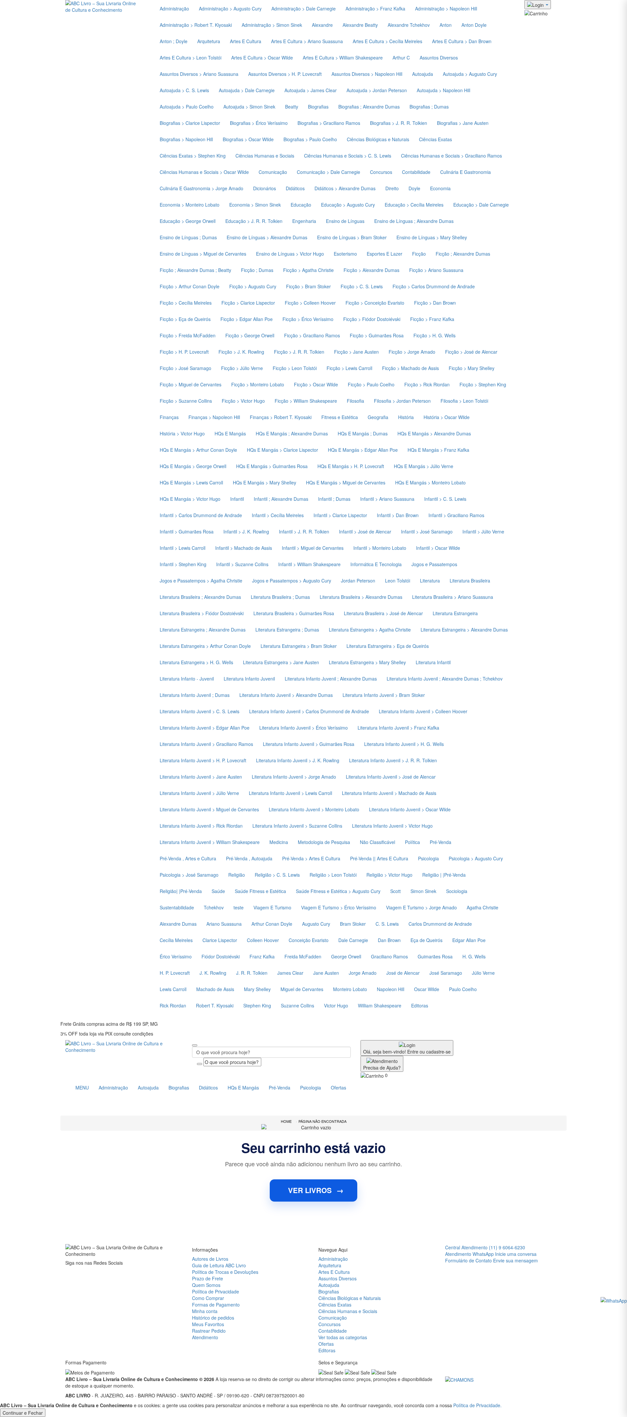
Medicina (278, 842)
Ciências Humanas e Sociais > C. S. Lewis (347, 155)
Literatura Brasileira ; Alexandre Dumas (200, 597)
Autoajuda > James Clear (310, 90)
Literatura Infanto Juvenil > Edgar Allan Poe (204, 727)
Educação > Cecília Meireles (414, 204)
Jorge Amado (363, 973)
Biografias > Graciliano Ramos (328, 123)
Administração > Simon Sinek (272, 25)
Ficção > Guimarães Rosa (377, 335)
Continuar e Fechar (23, 1412)
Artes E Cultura (245, 41)
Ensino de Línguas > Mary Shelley (431, 237)
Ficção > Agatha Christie (308, 270)
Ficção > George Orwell (249, 335)
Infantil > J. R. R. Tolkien (304, 531)
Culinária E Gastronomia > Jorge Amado (201, 188)
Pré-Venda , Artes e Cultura (188, 858)
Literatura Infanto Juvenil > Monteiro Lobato (314, 809)
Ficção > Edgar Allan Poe (246, 319)
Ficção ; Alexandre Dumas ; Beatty (195, 270)
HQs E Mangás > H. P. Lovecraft (350, 466)
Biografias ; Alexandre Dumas (369, 106)
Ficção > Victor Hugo (243, 400)
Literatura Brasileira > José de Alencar (383, 613)
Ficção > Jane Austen (356, 351)
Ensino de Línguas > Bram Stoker (352, 237)
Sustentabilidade (177, 907)
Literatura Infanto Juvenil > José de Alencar (391, 776)
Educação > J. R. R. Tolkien (253, 221)
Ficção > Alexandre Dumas (371, 270)
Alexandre (322, 25)
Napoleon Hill (390, 989)
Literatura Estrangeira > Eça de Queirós (387, 646)
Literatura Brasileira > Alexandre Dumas (361, 597)
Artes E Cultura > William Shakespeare (343, 57)
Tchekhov (214, 907)
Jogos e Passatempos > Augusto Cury (291, 580)
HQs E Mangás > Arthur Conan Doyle (198, 450)
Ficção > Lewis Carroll (349, 368)
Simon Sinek (423, 891)
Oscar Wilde (426, 989)
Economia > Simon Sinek (255, 204)
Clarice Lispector (219, 940)
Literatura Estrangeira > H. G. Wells (196, 662)
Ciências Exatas (435, 139)
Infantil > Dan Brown (398, 515)
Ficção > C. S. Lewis (362, 286)
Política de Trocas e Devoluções (225, 1272)
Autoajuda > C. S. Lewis (184, 90)
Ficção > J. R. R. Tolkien (299, 351)
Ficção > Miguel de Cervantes (190, 384)
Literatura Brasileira (470, 580)
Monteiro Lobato (350, 989)
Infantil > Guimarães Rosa (187, 531)
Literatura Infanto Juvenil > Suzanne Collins (297, 825)
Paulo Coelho (463, 989)
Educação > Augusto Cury (348, 204)
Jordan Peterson (358, 580)
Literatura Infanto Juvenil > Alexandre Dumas (286, 695)
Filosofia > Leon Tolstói (464, 400)
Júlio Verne (483, 973)
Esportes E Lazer (384, 253)
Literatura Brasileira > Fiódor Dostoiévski (202, 613)
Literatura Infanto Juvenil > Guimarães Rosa (308, 744)
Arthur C (401, 57)
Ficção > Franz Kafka (432, 319)
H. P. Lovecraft (175, 973)
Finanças (169, 417)
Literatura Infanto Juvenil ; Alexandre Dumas (331, 678)
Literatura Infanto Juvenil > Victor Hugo (392, 825)
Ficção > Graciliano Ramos (312, 335)
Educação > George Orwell (188, 221)
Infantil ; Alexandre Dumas (281, 499)
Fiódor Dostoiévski (220, 956)
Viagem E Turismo (272, 907)
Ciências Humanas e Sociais (264, 155)
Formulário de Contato (491, 1260)
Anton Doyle (474, 25)
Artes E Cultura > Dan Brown (461, 41)
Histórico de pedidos (213, 1317)
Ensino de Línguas (345, 221)
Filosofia (355, 400)
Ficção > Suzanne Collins (186, 400)
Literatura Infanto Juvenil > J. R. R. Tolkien (393, 760)
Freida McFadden (302, 956)
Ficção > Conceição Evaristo (375, 302)
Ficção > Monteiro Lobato (257, 384)
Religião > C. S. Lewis (277, 874)
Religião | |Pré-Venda (444, 874)
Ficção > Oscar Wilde (316, 384)
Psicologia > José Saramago (189, 874)
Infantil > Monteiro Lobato (379, 548)
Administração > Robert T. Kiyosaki (196, 25)
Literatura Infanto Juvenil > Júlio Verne (199, 793)
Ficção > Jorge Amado (412, 351)
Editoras (419, 1005)
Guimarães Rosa (435, 956)
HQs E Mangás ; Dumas (363, 433)
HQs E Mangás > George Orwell (193, 466)
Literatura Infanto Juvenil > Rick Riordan (201, 825)
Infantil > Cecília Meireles (278, 515)
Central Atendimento (485, 1247)
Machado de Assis (215, 989)
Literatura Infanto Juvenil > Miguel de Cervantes (209, 809)
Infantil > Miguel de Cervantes (313, 548)
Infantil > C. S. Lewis (445, 499)
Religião (236, 874)
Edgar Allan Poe (469, 940)
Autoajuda (422, 74)
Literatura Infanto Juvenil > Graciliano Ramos (206, 744)
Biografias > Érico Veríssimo (259, 123)
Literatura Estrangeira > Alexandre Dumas (464, 629)
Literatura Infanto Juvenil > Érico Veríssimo (303, 727)
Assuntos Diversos (439, 57)
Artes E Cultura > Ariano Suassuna (307, 41)
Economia (440, 188)
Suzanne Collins (297, 1005)
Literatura (430, 580)
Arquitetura (208, 41)
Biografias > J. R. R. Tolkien (398, 123)
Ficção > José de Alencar (471, 351)
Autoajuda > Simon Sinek (249, 106)
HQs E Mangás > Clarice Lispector (282, 450)
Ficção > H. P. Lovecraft (184, 351)
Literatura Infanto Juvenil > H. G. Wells (404, 744)
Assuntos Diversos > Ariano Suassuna (199, 74)
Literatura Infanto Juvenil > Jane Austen (201, 776)
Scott (395, 891)
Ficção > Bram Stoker (308, 286)
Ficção (419, 253)
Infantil (237, 499)
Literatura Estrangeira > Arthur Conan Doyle (205, 646)
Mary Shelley (257, 989)
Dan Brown (389, 940)
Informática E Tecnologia (376, 564)
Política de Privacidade (215, 1291)
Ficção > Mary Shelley (471, 368)
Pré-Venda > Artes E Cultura (311, 858)
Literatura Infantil (433, 662)
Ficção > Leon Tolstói (295, 368)
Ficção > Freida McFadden (188, 335)
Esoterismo (345, 253)
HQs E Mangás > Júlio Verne (423, 466)
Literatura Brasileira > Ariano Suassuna (452, 597)
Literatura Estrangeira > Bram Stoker (299, 646)
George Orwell (346, 956)
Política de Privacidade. (477, 1405)
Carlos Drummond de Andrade (440, 923)
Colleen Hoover (263, 940)
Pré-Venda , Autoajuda (249, 858)
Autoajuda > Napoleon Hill (443, 90)
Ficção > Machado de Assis (410, 368)
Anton (446, 25)
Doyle (414, 188)
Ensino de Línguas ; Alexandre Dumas (414, 221)
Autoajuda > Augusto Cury (470, 74)
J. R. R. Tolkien (251, 973)
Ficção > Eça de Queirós (185, 319)
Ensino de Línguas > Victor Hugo (290, 253)
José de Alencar (403, 973)
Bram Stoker (353, 923)
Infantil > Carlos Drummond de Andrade (201, 515)
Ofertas (338, 1087)
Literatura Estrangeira (455, 613)
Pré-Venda (440, 842)
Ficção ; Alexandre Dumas (463, 253)
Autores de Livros (210, 1259)
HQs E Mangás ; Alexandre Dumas (292, 433)
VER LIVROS (316, 1190)
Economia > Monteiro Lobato (189, 204)
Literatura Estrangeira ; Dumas (287, 629)
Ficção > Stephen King (482, 384)
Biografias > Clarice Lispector (190, 123)
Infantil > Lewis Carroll (182, 548)
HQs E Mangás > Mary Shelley (264, 482)
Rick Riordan (173, 1005)
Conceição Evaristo (309, 940)
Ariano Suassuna (224, 923)
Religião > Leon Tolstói (333, 874)
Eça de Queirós (426, 940)
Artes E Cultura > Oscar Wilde (262, 57)
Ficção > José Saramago (185, 368)
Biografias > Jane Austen (463, 123)
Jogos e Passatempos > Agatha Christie (201, 580)
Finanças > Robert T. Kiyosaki (281, 417)
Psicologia (428, 858)
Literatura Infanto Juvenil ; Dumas (195, 695)
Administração (113, 1087)
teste (238, 907)
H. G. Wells (474, 956)
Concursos (381, 172)
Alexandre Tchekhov (409, 25)
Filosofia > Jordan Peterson (402, 400)
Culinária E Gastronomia (465, 172)
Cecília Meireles (176, 940)
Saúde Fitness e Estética (260, 891)
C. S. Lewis (387, 923)
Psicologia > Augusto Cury (476, 858)
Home (286, 1121)
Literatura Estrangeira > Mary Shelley (367, 662)
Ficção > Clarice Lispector (248, 302)
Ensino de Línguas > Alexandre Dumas (267, 237)
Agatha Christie (482, 907)
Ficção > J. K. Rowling (241, 351)
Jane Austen (326, 973)
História (406, 417)
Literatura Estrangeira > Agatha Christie (370, 629)
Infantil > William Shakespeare (309, 564)
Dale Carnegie (353, 940)
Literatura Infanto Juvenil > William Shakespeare (210, 842)
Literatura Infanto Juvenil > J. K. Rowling (297, 760)
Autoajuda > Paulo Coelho (187, 106)
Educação (301, 204)
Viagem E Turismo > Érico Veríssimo (338, 907)
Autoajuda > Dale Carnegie (247, 90)
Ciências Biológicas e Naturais (378, 139)
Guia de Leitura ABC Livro (219, 1265)
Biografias (318, 106)
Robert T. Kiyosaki (214, 1005)
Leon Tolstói (397, 580)
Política (412, 842)
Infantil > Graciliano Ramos (456, 515)
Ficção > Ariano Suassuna (436, 270)
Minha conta (204, 1311)
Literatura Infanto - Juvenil (187, 678)
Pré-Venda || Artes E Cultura (379, 858)
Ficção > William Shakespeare (306, 400)
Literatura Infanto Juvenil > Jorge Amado (294, 776)
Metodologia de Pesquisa (324, 842)
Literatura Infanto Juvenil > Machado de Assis (389, 793)
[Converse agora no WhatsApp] (614, 1300)
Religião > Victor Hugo (389, 874)
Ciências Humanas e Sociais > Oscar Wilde (204, 172)
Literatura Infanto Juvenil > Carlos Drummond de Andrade (309, 711)
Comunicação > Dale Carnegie (328, 172)
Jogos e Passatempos (434, 564)
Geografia (378, 417)
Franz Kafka (262, 956)
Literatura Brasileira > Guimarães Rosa (293, 613)
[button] (536, 12)
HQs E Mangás (230, 433)
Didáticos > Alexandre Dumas (345, 188)
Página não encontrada (322, 1121)
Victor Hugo (336, 1005)
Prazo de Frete (207, 1278)
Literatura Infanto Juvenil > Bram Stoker (384, 695)
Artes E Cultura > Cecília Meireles (387, 41)
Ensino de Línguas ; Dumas (188, 237)
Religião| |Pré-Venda (181, 891)
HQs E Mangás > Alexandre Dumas (434, 433)
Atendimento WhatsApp (491, 1254)
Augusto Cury (316, 923)
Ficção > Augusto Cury (252, 286)
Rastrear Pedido (209, 1330)
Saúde (218, 891)
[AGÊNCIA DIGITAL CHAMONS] (459, 1379)
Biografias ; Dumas (429, 106)
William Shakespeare (379, 1005)
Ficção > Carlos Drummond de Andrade (434, 286)
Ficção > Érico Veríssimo (307, 319)
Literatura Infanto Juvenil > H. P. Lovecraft (203, 760)
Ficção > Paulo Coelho (371, 384)
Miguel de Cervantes (302, 989)
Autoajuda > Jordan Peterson (376, 90)
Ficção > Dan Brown (435, 302)
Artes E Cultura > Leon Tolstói (190, 57)
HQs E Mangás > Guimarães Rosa (272, 466)
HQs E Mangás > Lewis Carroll (191, 482)
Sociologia (456, 891)
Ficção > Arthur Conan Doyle (189, 286)
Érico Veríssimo (176, 956)
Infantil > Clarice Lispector (340, 515)
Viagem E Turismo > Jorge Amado (421, 907)
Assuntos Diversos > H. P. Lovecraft (285, 74)
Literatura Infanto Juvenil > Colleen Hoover (423, 711)
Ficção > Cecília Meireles (186, 302)
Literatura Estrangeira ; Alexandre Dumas (203, 629)
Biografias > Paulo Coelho (310, 139)
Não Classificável (377, 842)
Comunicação (273, 172)
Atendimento (205, 1337)
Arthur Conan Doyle (271, 923)
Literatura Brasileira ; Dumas (280, 597)
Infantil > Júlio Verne (483, 531)
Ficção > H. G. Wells (434, 335)
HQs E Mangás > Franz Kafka (438, 450)
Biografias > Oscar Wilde (248, 139)
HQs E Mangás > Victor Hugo (190, 499)
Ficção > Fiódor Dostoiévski (371, 319)
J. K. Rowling (213, 973)
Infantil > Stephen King (183, 564)
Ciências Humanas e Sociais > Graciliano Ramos (451, 155)
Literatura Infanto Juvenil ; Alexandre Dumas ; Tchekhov (445, 678)
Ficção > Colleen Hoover (310, 302)
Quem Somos (206, 1285)
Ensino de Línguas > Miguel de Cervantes (203, 253)
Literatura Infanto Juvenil (249, 678)
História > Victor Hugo (182, 433)
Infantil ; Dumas (334, 499)
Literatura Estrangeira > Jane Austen (281, 662)
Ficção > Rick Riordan (427, 384)
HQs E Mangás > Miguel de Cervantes (345, 482)
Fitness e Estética (339, 417)
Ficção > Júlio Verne (242, 368)
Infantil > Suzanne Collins (242, 564)
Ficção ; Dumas (257, 270)
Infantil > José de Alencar (365, 531)
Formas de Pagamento (216, 1304)
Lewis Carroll (173, 989)
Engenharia (304, 221)
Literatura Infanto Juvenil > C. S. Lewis (199, 711)
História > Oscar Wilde (447, 417)
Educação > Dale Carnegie (481, 204)
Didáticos (295, 188)
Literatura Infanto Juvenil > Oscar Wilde (410, 809)
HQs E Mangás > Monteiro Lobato (430, 482)
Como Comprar (208, 1298)
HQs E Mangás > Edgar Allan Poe (363, 450)
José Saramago (445, 973)
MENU (82, 1087)
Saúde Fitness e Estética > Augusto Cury (338, 891)
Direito (392, 188)
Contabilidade (416, 172)
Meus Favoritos (208, 1324)
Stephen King (257, 1005)
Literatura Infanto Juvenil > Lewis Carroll (290, 793)
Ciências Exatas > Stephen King (193, 155)
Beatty (291, 106)
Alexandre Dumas (178, 923)
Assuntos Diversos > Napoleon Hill (366, 74)
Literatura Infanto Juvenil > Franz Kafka (398, 727)
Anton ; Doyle (173, 41)
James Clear (290, 973)
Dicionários (264, 188)
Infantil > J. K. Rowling (246, 531)
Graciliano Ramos (389, 956)
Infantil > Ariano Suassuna (387, 499)
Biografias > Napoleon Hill (186, 139)
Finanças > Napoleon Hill (214, 417)
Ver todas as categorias (342, 1337)
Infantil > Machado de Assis (243, 548)
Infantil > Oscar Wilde (438, 548)
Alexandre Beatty (360, 25)
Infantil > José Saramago (427, 531)
